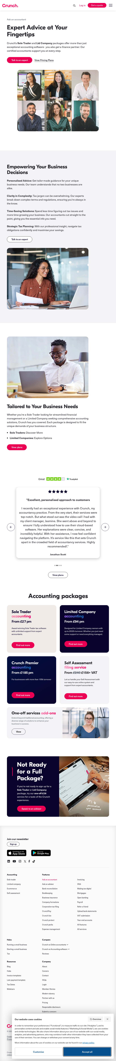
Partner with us (48, 998)
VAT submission (83, 915)
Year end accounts (84, 920)
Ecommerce (12, 888)
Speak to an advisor (31, 808)
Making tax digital (84, 888)
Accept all (87, 1051)
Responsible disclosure (51, 1007)
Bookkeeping (47, 893)
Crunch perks (47, 924)
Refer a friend (82, 906)
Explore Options (31, 438)
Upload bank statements (86, 911)
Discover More (34, 432)
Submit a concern (49, 1011)
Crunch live (46, 915)
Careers (45, 971)
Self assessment (13, 893)
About (44, 966)
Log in (82, 5)
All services (81, 929)
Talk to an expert (19, 60)
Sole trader (11, 879)
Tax (8, 953)
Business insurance (50, 897)
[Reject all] (107, 1019)
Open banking (82, 897)
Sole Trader (33, 414)
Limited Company (38, 418)
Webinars (11, 989)
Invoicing (80, 879)
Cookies (10, 1036)
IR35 (79, 884)
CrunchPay (46, 911)
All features (81, 924)
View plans (16, 447)
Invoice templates (14, 975)
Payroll (80, 902)
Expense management (51, 929)
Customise (38, 1051)
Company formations (50, 902)
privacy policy (88, 1042)
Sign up (13, 844)
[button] (110, 5)
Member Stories (48, 989)
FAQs (44, 980)
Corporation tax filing (50, 906)
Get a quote (97, 5)
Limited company (14, 884)
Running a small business (17, 944)
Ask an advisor (48, 884)
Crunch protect (48, 920)
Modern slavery (48, 993)
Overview (97, 1019)
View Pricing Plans (44, 60)
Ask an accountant (49, 879)
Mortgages (81, 893)
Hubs (9, 971)
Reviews (45, 953)
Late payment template (16, 980)
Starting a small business (17, 949)
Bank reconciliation (49, 888)
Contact (45, 975)
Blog (8, 966)
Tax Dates (11, 984)
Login (44, 984)
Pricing (45, 1002)
